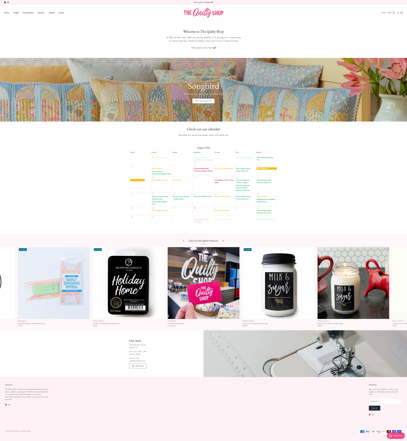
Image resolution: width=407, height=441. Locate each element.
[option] (203, 90)
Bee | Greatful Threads (223, 196)
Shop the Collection (203, 101)
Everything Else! (28, 13)
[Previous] (4, 89)
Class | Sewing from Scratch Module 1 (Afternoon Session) (243, 187)
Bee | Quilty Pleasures (159, 157)
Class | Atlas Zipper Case (244, 157)
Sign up (375, 408)
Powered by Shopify (25, 431)
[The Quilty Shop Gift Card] (203, 283)
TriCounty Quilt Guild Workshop (201, 220)
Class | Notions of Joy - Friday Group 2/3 (243, 197)
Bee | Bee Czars (262, 196)
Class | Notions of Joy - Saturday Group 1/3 (264, 181)
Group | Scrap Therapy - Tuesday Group (181, 197)
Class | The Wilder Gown (202, 196)
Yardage (16, 13)
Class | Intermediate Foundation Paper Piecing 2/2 (203, 159)
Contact (61, 13)
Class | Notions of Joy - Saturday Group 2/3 (264, 211)
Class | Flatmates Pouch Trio (265, 158)
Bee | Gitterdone (262, 168)
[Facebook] (5, 2)
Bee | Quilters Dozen (222, 210)
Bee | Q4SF (177, 180)
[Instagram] (8, 2)
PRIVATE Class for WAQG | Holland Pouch (266, 200)
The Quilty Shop (14, 431)
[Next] (403, 89)
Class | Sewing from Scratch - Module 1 (243, 181)
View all (203, 244)
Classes (6, 13)
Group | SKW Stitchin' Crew (159, 203)
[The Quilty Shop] (203, 13)
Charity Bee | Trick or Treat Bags (224, 181)
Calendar (52, 13)
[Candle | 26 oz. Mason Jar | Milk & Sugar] (353, 283)
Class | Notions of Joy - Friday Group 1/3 (243, 169)
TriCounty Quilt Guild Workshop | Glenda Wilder (203, 169)
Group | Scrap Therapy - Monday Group (160, 197)
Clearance (41, 13)
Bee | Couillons (157, 168)
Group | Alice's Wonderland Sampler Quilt (161, 172)
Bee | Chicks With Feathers (224, 168)
